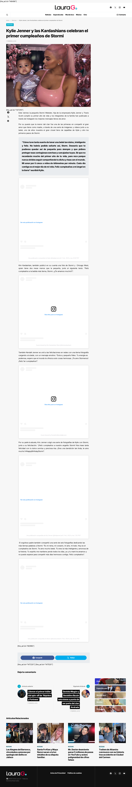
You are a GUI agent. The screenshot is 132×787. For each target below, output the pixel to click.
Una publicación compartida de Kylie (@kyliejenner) (43, 258)
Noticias (14, 20)
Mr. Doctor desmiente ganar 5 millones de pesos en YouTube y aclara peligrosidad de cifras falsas (80, 754)
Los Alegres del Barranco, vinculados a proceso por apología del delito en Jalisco (18, 753)
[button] (7, 15)
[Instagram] (119, 7)
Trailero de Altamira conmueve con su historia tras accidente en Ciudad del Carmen (111, 753)
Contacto (122, 15)
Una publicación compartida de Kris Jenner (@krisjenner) (44, 535)
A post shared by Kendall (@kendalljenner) (54, 435)
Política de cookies (75, 773)
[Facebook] (110, 7)
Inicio (7, 20)
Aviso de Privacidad (57, 773)
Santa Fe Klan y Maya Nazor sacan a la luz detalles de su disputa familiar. (47, 753)
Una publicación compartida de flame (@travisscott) (43, 639)
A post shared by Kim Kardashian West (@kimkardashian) (53, 345)
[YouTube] (124, 7)
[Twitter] (115, 7)
